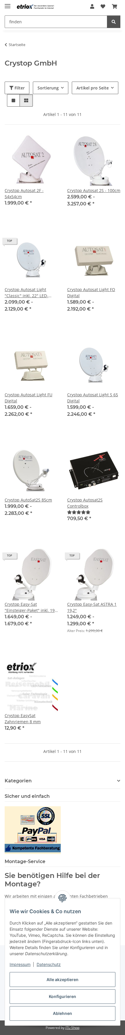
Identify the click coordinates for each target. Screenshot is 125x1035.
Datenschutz (49, 964)
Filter (19, 88)
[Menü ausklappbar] (7, 3)
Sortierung (48, 88)
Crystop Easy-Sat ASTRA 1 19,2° (92, 607)
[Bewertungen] (78, 512)
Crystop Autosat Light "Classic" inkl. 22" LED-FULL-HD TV (26, 293)
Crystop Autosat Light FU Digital (28, 398)
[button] (92, 6)
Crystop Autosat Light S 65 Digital (92, 398)
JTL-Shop (72, 1027)
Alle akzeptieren (62, 979)
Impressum (20, 964)
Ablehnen (62, 1013)
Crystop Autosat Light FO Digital (91, 292)
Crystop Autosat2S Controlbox (85, 503)
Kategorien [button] (18, 781)
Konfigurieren (62, 996)
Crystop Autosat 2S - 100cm (93, 190)
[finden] (113, 21)
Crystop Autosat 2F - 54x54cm (24, 193)
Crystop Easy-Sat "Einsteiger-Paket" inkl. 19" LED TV (30, 607)
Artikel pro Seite (92, 88)
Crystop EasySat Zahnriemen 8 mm (23, 718)
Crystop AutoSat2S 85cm (28, 500)
